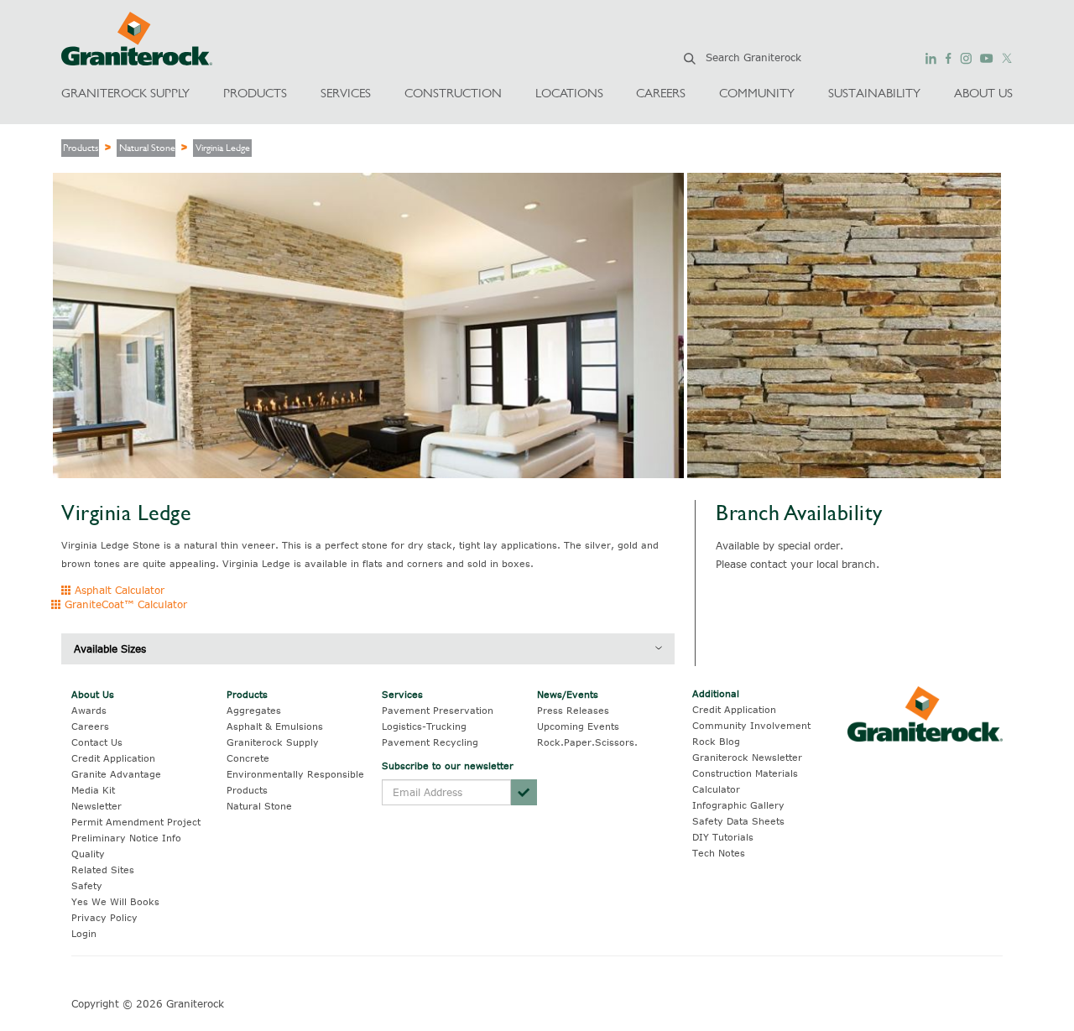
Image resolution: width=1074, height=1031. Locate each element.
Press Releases (573, 710)
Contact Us (97, 742)
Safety (86, 885)
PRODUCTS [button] (255, 93)
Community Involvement (751, 725)
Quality (88, 853)
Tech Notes (718, 852)
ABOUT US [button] (983, 93)
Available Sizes (110, 648)
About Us (92, 694)
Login (83, 933)
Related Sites (102, 869)
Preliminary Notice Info (126, 837)
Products (81, 148)
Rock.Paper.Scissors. (587, 742)
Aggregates (254, 710)
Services (402, 694)
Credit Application (113, 757)
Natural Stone (147, 148)
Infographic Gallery (738, 804)
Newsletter (96, 805)
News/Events (567, 694)
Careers (90, 726)
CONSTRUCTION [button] (453, 93)
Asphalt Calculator (117, 590)
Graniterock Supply (273, 742)
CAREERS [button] (661, 93)
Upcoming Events (578, 726)
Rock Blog (716, 741)
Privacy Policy (104, 917)
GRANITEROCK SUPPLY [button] (125, 93)
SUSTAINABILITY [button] (874, 93)
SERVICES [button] (346, 93)
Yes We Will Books (115, 901)
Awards (89, 710)
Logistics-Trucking (424, 726)
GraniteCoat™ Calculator (124, 604)
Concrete (248, 757)
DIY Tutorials (722, 836)
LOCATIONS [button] (569, 93)
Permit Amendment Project (136, 821)
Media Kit (93, 789)
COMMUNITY (757, 93)
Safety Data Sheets (738, 820)
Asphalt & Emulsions (275, 726)
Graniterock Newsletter (747, 757)
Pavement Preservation (437, 710)
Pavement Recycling (430, 742)
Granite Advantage (116, 773)
